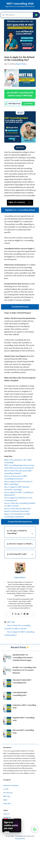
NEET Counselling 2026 (20, 3)
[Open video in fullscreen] (11, 825)
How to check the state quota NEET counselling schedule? (18, 472)
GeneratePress (20, 838)
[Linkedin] (19, 614)
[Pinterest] (24, 614)
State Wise (7, 803)
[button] (34, 829)
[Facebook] (13, 614)
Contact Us (7, 817)
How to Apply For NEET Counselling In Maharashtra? (18, 494)
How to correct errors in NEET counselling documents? (15, 477)
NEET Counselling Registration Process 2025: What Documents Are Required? (19, 467)
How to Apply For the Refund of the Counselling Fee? (18, 499)
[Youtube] (27, 614)
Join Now (29, 103)
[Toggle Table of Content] (28, 202)
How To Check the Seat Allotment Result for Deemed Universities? (17, 510)
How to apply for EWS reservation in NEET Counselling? (18, 483)
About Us (6, 814)
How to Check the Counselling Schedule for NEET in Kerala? (19, 504)
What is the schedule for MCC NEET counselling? (18, 461)
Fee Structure (8, 792)
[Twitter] (22, 614)
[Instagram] (16, 614)
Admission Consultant (10, 785)
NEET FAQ (11, 622)
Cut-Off (5, 789)
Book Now (20, 147)
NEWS (5, 800)
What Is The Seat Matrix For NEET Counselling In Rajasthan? (17, 515)
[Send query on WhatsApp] (36, 15)
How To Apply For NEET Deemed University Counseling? (16, 488)
